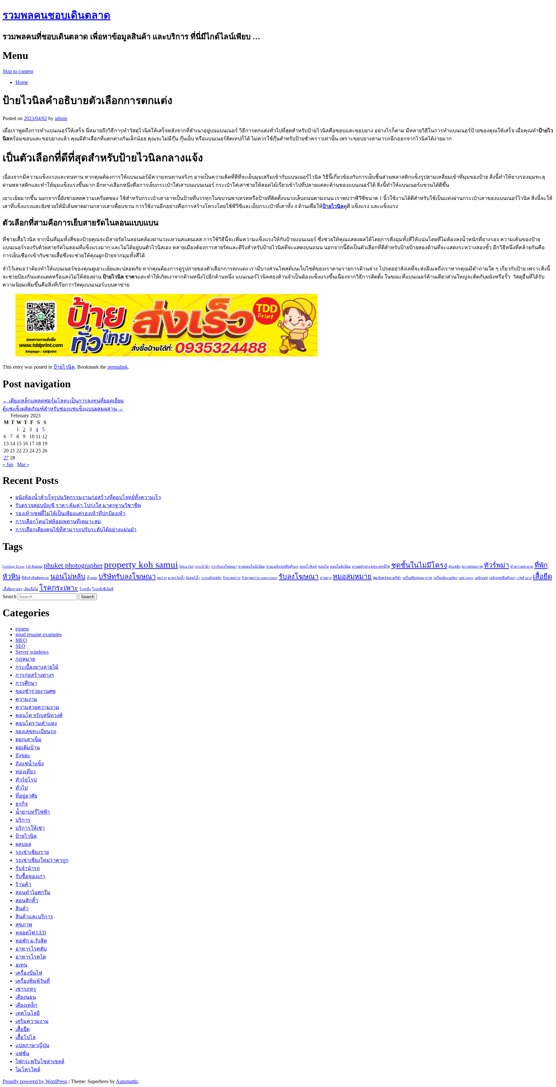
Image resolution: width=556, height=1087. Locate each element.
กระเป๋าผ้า (202, 566)
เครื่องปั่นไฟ (28, 973)
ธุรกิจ (21, 804)
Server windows (32, 652)
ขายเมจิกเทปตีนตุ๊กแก (282, 566)
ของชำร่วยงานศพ (35, 691)
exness (22, 628)
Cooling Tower (14, 566)
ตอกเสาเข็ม (28, 739)
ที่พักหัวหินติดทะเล (35, 578)
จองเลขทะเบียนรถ (35, 731)
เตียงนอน (25, 997)
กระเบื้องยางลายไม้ (37, 667)
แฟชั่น (22, 1053)
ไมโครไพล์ (27, 1069)
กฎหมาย (25, 659)
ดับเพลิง (454, 566)
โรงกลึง (85, 589)
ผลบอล (23, 844)
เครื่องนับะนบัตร (445, 578)
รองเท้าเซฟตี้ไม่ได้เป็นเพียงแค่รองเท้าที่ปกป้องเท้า (70, 513)
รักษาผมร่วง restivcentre (259, 578)
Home (21, 82)
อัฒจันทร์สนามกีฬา (387, 578)
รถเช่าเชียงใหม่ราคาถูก (42, 860)
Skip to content (18, 71)
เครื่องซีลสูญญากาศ (417, 578)
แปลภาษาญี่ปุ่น (32, 1045)
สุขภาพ (23, 924)
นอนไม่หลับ (67, 577)
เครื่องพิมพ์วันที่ (32, 981)
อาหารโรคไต (30, 956)
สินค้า (22, 908)
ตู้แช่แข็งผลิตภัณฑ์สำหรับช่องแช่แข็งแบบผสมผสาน (63, 408)
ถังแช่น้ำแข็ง (29, 763)
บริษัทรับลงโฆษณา (127, 577)
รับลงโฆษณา (299, 577)
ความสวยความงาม (37, 707)
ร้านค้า (23, 884)
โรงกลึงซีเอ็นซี (102, 589)
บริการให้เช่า (30, 828)
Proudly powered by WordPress (35, 1081)
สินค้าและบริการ (34, 916)
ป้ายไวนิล (333, 206)
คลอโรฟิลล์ (308, 566)
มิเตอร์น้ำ (193, 578)
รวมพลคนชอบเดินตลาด (56, 15)
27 (6, 457)
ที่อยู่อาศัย (26, 796)
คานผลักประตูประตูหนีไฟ (371, 566)
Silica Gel (186, 566)
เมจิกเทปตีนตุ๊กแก (502, 578)
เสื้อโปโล (25, 1037)
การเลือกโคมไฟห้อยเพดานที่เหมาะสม (58, 521)
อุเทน (21, 965)
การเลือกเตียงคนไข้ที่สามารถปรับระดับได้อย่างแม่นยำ (75, 529)
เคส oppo (466, 578)
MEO (21, 640)
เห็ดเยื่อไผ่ (30, 589)
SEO (20, 646)
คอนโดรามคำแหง (36, 723)
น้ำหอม (92, 578)
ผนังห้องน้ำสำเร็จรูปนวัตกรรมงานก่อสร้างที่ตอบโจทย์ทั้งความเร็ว (88, 497)
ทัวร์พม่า (496, 565)
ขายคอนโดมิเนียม (251, 566)
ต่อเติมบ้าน (27, 747)
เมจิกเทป (481, 578)
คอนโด (323, 566)
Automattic (127, 1081)
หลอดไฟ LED (30, 932)
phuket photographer (73, 565)
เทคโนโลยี (27, 1013)
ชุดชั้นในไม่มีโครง (419, 565)
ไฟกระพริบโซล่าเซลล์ (39, 1061)
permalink (117, 367)
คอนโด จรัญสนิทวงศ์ (38, 715)
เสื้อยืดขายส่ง (12, 589)
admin (61, 118)
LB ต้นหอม (34, 566)
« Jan (8, 464)
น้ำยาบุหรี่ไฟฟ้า (32, 812)
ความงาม (26, 699)
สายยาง (325, 578)
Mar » (23, 464)
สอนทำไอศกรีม (33, 892)
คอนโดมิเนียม (340, 566)
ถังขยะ (23, 755)
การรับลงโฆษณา (224, 566)
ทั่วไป (21, 787)
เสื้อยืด (542, 577)
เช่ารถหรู (25, 989)
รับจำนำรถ (27, 868)
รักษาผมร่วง (231, 578)
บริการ (23, 820)
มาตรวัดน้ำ (176, 578)
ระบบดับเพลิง (211, 578)
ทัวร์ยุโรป (26, 779)
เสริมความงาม (32, 1021)
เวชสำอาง (524, 578)
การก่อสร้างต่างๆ (34, 675)
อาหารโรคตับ (31, 948)
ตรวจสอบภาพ (472, 566)
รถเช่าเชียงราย (32, 852)
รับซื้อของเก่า (30, 876)
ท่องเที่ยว (25, 771)
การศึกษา (26, 683)
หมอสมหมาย (352, 577)
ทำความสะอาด (521, 566)
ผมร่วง (162, 578)
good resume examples (38, 634)
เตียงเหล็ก (26, 1005)
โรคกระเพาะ (58, 588)
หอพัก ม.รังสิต (31, 940)
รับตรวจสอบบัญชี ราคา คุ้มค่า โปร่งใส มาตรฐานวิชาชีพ (78, 505)
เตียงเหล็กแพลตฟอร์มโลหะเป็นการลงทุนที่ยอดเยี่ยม (63, 400)
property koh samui (141, 564)
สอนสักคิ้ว (26, 900)
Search (9, 596)
